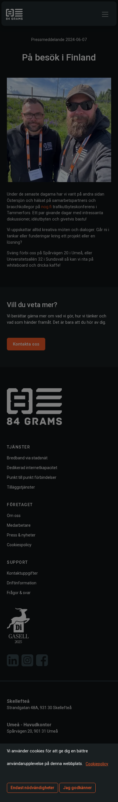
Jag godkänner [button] (77, 787)
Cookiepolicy (97, 764)
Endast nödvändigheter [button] (32, 787)
